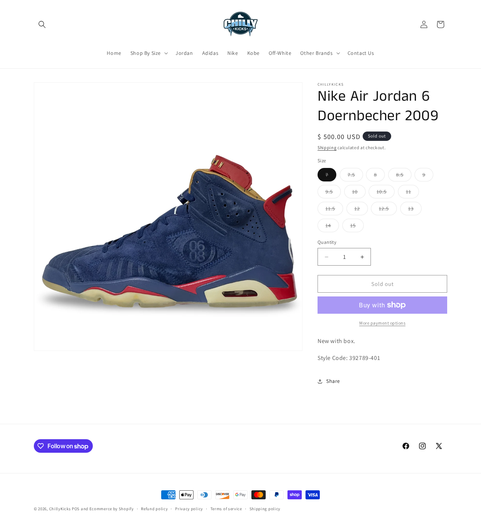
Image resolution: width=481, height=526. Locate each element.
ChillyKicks (60, 508)
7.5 (355, 176)
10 (359, 193)
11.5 (334, 210)
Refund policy (154, 508)
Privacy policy (189, 508)
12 (361, 210)
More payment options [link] (382, 323)
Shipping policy (265, 508)
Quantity (327, 242)
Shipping (327, 147)
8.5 (403, 176)
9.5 (333, 193)
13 (415, 210)
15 (357, 227)
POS (76, 508)
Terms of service (226, 508)
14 (332, 227)
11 (412, 193)
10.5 (386, 193)
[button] (42, 24)
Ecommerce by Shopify (111, 508)
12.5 (388, 210)
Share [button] (333, 381)
